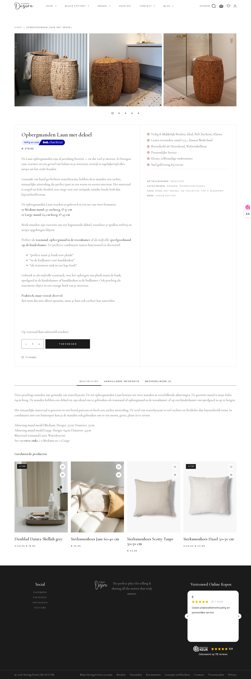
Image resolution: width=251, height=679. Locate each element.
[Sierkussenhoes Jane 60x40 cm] (97, 497)
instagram (40, 602)
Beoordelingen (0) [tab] (158, 381)
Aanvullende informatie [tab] (121, 381)
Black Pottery (75, 6)
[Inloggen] (235, 6)
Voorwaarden (216, 674)
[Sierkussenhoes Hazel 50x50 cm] (210, 497)
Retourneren (153, 674)
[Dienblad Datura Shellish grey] (41, 497)
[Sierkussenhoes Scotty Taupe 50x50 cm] (153, 497)
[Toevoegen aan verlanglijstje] (62, 467)
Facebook (40, 592)
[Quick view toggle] (62, 475)
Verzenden (136, 674)
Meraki (102, 6)
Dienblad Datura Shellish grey (38, 539)
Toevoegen (68, 344)
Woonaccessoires (192, 186)
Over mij (125, 6)
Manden (172, 186)
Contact (146, 6)
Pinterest (40, 597)
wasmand (216, 191)
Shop (49, 6)
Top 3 (204, 191)
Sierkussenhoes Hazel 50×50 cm (208, 539)
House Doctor (166, 195)
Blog (167, 6)
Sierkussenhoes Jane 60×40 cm (95, 539)
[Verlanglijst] (228, 6)
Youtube (40, 608)
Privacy (232, 674)
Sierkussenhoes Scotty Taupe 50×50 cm (150, 541)
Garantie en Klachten (177, 674)
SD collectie (190, 191)
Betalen (121, 674)
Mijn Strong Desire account (96, 674)
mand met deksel (167, 191)
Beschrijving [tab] (89, 381)
